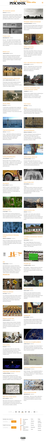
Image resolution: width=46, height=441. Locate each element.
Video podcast (25, 430)
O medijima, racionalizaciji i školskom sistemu (33, 237)
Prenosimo (33, 427)
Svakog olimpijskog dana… (9, 156)
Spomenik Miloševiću (29, 130)
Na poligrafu (6, 183)
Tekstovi (32, 421)
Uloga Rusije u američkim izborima (11, 371)
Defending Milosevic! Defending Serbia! (11, 235)
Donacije (39, 430)
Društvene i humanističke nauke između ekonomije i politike (32, 88)
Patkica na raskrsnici (8, 291)
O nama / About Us (39, 425)
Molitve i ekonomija (29, 47)
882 (34, 411)
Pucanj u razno (6, 36)
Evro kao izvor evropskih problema (32, 342)
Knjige (39, 419)
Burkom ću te (6, 51)
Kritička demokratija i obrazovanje (11, 78)
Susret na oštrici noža (29, 210)
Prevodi (24, 422)
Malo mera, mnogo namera (9, 396)
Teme (32, 429)
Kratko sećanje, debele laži (30, 157)
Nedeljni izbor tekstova (8, 419)
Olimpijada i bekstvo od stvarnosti (32, 21)
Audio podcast (25, 427)
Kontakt (39, 428)
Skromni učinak (6, 209)
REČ (4, 262)
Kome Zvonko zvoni (29, 182)
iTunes (24, 428)
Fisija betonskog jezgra (8, 130)
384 (16, 411)
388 (29, 411)
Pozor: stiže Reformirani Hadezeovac (33, 62)
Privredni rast (27, 263)
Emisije (32, 423)
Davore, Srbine (6, 103)
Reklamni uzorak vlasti (8, 318)
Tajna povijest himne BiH (30, 392)
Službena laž (27, 315)
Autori (24, 420)
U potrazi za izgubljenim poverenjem (33, 367)
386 (22, 411)
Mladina (25, 107)
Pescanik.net (25, 419)
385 (19, 411)
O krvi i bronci (27, 104)
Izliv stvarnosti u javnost (9, 10)
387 (26, 411)
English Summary (7, 425)
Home (32, 419)
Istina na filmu (6, 345)
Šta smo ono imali (28, 289)
